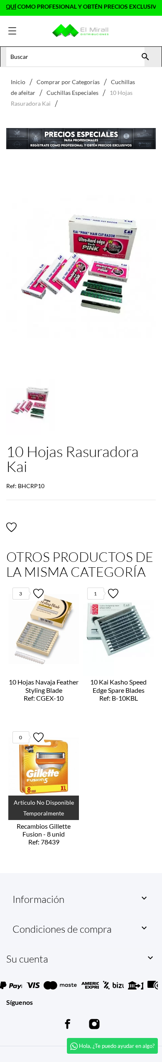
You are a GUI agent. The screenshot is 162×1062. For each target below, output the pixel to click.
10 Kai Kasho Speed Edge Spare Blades (118, 690)
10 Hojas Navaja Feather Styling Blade (44, 690)
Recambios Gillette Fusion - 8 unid (44, 834)
